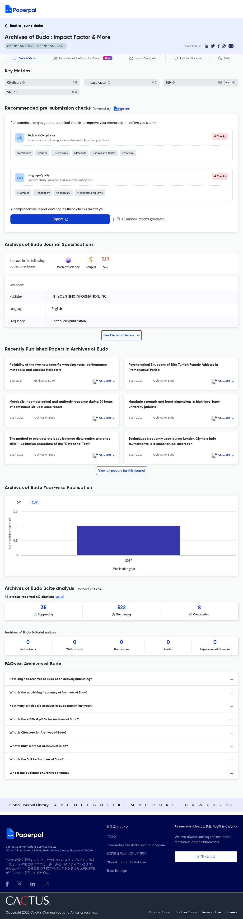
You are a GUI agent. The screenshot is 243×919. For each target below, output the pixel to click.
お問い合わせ (206, 856)
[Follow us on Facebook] (7, 883)
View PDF (105, 381)
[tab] (121, 679)
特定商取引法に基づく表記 (126, 853)
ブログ (112, 836)
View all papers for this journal (121, 470)
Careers (231, 912)
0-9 (229, 805)
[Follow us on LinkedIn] (32, 883)
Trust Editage (117, 871)
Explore (57, 219)
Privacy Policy (159, 912)
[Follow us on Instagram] (46, 883)
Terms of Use (211, 912)
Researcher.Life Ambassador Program (136, 845)
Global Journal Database (126, 862)
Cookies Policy (185, 912)
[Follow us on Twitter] (19, 883)
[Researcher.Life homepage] (51, 833)
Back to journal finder (26, 26)
